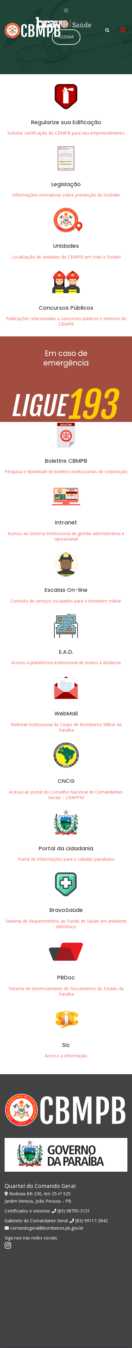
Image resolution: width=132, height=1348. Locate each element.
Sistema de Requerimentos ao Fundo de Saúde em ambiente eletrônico (66, 923)
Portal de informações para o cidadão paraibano (66, 859)
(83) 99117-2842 (91, 1221)
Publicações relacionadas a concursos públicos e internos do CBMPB (66, 321)
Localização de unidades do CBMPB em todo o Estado (66, 257)
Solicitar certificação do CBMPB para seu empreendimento (66, 133)
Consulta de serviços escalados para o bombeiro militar (66, 601)
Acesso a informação (66, 1056)
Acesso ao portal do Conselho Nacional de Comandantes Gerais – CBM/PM (66, 794)
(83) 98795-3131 (73, 1211)
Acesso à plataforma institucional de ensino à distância (66, 662)
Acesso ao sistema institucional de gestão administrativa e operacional (66, 536)
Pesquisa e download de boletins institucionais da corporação (66, 471)
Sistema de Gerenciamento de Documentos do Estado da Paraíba (66, 991)
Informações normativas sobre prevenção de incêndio (66, 195)
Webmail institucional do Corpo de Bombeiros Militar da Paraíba (66, 727)
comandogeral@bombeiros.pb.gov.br (46, 1228)
